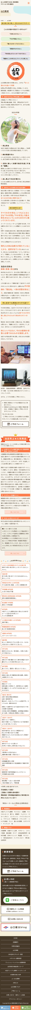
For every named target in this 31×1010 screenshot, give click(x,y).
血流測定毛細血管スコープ (15, 966)
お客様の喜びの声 (15, 975)
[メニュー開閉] (28, 3)
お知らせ (15, 983)
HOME (2, 20)
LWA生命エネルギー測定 (15, 954)
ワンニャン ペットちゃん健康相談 (15, 962)
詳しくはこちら (14, 512)
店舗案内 (15, 942)
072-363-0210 (14, 864)
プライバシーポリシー (15, 999)
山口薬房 (15, 950)
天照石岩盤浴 (16, 946)
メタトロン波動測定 (15, 958)
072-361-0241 (8, 102)
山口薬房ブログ (15, 987)
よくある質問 (16, 979)
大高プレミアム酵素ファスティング (15, 971)
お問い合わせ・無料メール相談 (15, 995)
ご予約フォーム (15, 991)
